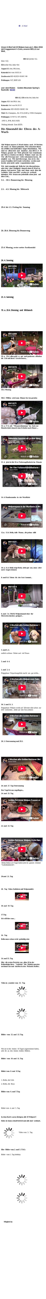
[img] (23, 36)
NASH (12, 90)
